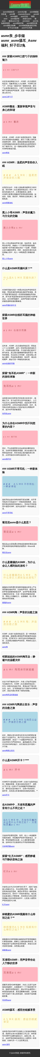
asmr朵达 (26, 21)
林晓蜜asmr (6, 950)
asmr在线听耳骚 (8, 363)
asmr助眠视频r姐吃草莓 (28, 25)
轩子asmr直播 (13, 28)
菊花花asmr (6, 552)
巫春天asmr (27, 19)
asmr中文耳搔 (27, 28)
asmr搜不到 (6, 459)
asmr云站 (24, 16)
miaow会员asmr (24, 14)
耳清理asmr (6, 1000)
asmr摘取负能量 (9, 25)
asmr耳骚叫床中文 (9, 305)
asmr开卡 (5, 795)
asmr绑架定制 (18, 23)
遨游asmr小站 (14, 21)
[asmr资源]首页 (9, 12)
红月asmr (5, 904)
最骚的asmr (6, 603)
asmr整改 (5, 153)
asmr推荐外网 (32, 23)
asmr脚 (12, 14)
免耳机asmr (6, 413)
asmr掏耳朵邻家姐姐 (10, 695)
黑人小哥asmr (7, 259)
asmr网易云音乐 (8, 750)
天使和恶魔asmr (8, 846)
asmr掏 (5, 647)
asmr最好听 (15, 19)
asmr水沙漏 (22, 12)
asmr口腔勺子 (7, 97)
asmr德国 (14, 16)
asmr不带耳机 (7, 513)
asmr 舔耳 (6, 1044)
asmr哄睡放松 (7, 203)
